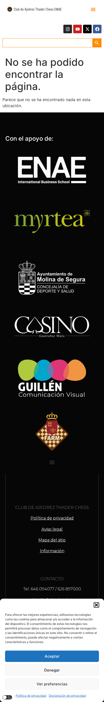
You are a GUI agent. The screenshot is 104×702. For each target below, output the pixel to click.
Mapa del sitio (52, 540)
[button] (96, 604)
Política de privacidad (31, 695)
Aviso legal (52, 529)
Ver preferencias (52, 684)
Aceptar (52, 656)
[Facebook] (97, 29)
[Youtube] (77, 29)
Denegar (52, 670)
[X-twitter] (87, 29)
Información (52, 550)
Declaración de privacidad (67, 695)
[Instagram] (67, 29)
